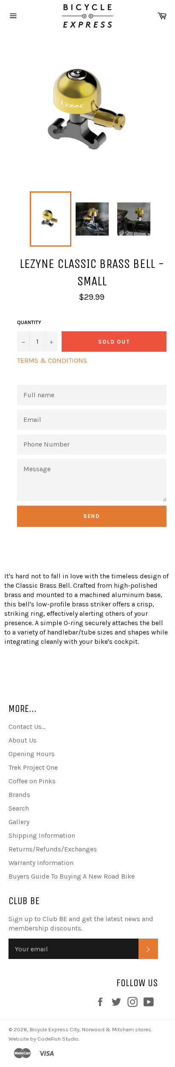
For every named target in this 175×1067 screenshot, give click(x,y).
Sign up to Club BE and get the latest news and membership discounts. (80, 923)
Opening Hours (31, 754)
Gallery (18, 822)
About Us (22, 740)
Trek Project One (33, 767)
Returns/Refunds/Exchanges (52, 849)
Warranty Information (40, 863)
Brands (19, 795)
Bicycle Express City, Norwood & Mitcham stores (90, 1029)
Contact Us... (26, 727)
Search (18, 808)
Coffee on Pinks (32, 781)
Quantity (29, 322)
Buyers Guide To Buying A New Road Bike (71, 876)
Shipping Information (41, 835)
